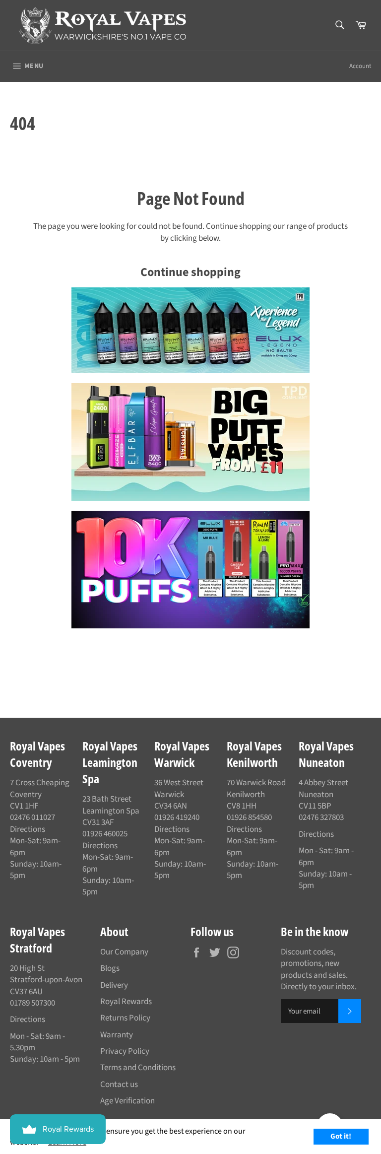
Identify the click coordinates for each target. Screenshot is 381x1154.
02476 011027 (32, 817)
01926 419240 (176, 817)
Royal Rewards (126, 1002)
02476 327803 (321, 817)
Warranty (116, 1035)
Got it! (340, 1136)
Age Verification (127, 1101)
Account (360, 66)
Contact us (119, 1084)
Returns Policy (125, 1018)
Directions (27, 829)
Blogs (110, 968)
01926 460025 (104, 834)
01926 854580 (249, 817)
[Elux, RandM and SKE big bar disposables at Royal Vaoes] (190, 569)
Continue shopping (190, 272)
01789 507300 (32, 1003)
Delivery (114, 985)
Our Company (124, 952)
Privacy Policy (124, 1051)
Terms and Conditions (138, 1068)
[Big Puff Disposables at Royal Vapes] (190, 442)
